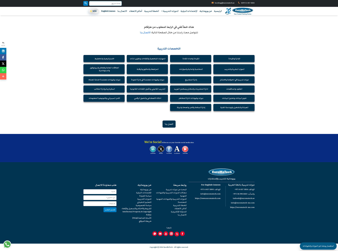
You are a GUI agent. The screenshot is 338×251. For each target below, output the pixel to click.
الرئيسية (218, 11)
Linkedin (153, 153)
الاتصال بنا (122, 11)
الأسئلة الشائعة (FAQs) (141, 217)
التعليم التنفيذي (144, 202)
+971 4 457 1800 (207, 189)
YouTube (185, 153)
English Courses (108, 11)
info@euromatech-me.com (243, 202)
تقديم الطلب (110, 209)
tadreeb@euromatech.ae (244, 198)
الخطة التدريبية (151, 11)
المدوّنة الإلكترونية (179, 211)
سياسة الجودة (145, 195)
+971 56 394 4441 (240, 193)
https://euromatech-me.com (242, 207)
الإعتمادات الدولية (189, 11)
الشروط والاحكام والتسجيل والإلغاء (136, 208)
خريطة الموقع (145, 221)
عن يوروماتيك (205, 11)
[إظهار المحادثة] (7, 244)
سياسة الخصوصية (143, 205)
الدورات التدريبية (170, 11)
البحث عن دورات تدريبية (176, 189)
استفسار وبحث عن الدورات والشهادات (318, 246)
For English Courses (210, 185)
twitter (161, 153)
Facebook (169, 153)
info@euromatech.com (210, 193)
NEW (94, 11)
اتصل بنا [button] (169, 124)
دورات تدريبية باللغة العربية (241, 185)
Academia (177, 153)
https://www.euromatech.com (207, 198)
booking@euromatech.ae (224, 3)
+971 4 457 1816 (241, 189)
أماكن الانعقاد (135, 11)
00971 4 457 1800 (248, 3)
